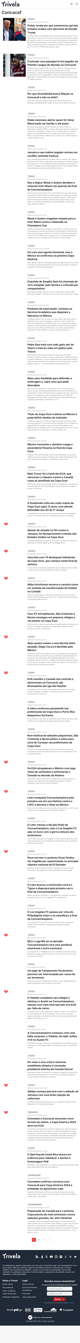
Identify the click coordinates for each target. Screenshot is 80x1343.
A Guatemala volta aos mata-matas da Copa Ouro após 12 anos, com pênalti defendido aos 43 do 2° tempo (50, 507)
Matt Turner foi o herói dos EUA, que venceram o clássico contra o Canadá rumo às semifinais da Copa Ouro (50, 477)
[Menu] (72, 3)
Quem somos (7, 1284)
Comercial (26, 1294)
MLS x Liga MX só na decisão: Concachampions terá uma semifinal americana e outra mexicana (49, 945)
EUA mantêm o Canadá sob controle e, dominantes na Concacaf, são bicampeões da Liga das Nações (50, 683)
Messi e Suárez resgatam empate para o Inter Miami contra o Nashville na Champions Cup (51, 222)
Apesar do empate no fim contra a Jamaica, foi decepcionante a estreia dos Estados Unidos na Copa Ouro (52, 534)
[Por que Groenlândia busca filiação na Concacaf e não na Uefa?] (14, 97)
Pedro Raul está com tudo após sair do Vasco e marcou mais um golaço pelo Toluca (50, 348)
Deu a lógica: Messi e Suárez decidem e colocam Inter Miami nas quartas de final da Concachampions (52, 186)
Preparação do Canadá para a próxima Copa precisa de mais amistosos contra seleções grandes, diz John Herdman (51, 1214)
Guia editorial (7, 1287)
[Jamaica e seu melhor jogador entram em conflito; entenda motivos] (14, 156)
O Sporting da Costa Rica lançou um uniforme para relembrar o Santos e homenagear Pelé (49, 1158)
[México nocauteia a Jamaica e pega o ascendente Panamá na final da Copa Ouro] (14, 448)
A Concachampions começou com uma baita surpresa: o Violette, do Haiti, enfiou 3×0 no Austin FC (52, 1036)
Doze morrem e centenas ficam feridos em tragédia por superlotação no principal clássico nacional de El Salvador (52, 861)
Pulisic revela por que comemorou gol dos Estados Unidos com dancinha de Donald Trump (52, 29)
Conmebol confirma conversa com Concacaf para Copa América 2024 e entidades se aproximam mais (49, 1185)
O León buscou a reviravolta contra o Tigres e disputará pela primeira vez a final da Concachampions (50, 888)
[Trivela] (10, 3)
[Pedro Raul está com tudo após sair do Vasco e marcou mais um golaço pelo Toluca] (14, 348)
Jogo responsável (29, 1297)
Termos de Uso (28, 1284)
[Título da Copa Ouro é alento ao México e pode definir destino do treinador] (14, 418)
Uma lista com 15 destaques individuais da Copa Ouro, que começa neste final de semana (52, 561)
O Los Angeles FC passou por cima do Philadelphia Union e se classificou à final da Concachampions (52, 915)
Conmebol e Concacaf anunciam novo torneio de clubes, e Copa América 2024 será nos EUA (51, 1122)
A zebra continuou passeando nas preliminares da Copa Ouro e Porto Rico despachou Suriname (51, 712)
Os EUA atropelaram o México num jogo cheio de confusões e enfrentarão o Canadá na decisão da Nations (51, 772)
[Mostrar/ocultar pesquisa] (76, 4)
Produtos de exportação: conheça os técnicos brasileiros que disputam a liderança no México (49, 312)
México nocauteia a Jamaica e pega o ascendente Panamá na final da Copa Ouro (50, 448)
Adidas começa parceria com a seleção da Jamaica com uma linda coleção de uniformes (52, 1095)
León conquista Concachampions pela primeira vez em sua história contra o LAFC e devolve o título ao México (50, 801)
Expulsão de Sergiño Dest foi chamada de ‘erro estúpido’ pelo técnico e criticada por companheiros (52, 285)
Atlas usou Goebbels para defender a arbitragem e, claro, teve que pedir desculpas (49, 382)
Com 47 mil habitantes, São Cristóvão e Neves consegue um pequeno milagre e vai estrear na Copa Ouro (51, 617)
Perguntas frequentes (10, 1297)
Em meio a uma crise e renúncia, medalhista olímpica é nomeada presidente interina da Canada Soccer (50, 1066)
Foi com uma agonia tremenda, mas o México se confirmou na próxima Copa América (50, 256)
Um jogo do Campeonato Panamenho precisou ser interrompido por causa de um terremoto (51, 974)
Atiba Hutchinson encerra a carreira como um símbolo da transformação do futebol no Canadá (52, 588)
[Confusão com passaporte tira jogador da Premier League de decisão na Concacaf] (14, 65)
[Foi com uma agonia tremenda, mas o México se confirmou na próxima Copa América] (14, 256)
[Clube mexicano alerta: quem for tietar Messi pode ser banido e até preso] (14, 123)
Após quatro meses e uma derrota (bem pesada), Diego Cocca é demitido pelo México (51, 647)
